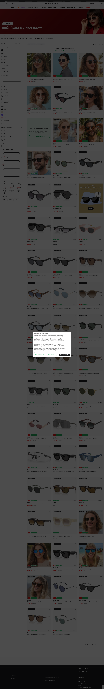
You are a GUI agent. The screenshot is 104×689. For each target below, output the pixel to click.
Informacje (42, 341)
